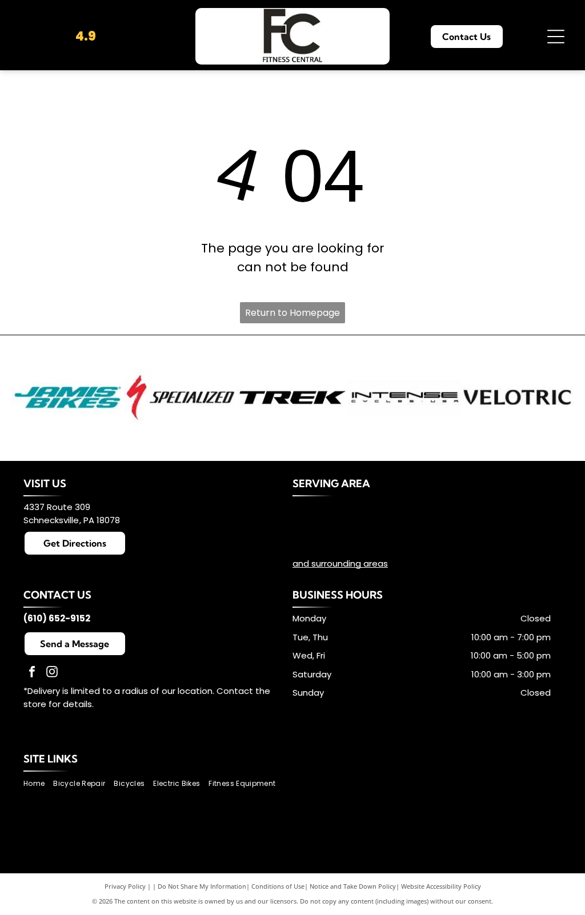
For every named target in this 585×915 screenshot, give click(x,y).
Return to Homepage (292, 312)
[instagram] (52, 673)
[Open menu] (555, 36)
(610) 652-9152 (56, 618)
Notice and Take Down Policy (353, 886)
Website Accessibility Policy (441, 886)
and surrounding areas (340, 563)
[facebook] (32, 673)
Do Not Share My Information (202, 886)
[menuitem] (38, 784)
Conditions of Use (277, 886)
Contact (235, 691)
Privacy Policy (125, 886)
